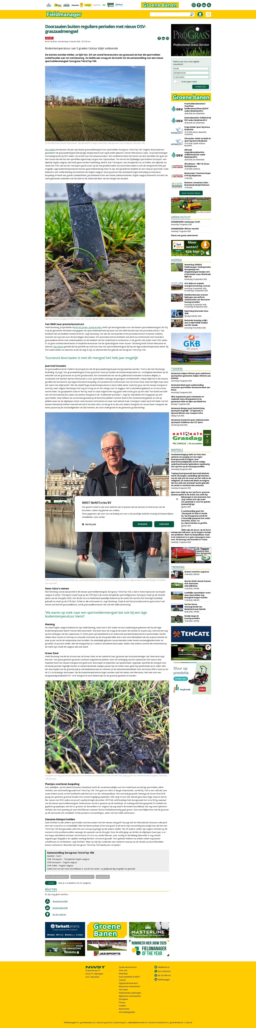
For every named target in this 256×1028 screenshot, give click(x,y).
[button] (89, 524)
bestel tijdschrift (60, 908)
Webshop (123, 973)
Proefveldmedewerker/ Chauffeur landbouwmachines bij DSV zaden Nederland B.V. (196, 107)
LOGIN (51, 883)
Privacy (122, 1002)
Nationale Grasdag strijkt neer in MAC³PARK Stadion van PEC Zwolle (196, 322)
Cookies (122, 1005)
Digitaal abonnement (128, 983)
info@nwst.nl (163, 967)
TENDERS (177, 368)
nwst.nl (189, 1022)
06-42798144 (164, 975)
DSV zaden (50, 149)
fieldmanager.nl (71, 1022)
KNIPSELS (177, 450)
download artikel (60, 901)
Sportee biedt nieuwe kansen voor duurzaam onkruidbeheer (197, 583)
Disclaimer (123, 999)
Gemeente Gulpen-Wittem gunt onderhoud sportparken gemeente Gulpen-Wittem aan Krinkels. (191, 375)
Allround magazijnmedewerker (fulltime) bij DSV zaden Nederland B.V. (194, 153)
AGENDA (176, 260)
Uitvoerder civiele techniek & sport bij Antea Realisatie (197, 139)
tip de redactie (59, 914)
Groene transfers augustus (196, 571)
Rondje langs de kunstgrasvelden (192, 617)
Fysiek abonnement (128, 967)
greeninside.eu (176, 1022)
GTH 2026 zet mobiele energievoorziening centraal (197, 284)
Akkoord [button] (164, 524)
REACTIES (51, 889)
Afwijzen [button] (142, 524)
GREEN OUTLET (181, 217)
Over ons (123, 970)
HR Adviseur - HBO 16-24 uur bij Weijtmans (196, 165)
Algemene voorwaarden (130, 996)
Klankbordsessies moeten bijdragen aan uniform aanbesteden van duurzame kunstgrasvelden (197, 298)
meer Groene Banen (191, 193)
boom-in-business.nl (158, 1022)
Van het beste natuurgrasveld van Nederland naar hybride (195, 606)
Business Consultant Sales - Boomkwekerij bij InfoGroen (196, 183)
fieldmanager (164, 979)
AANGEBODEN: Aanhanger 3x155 (185, 222)
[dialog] (128, 514)
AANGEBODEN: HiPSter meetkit (185, 228)
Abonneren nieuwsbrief (129, 986)
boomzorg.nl (119, 1022)
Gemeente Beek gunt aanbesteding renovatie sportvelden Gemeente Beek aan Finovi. (190, 387)
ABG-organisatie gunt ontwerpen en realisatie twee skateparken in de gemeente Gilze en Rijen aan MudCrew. (188, 399)
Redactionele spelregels (130, 992)
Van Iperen (58, 346)
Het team (123, 989)
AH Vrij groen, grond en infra (88, 327)
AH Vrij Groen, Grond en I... (82, 877)
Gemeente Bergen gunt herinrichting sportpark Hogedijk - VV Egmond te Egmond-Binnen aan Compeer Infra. (188, 410)
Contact (122, 980)
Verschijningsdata (127, 1012)
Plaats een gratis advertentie (184, 235)
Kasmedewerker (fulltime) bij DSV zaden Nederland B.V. (197, 118)
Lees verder (99, 517)
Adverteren (124, 1008)
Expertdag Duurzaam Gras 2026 (196, 312)
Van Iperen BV (103, 877)
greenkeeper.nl (87, 1022)
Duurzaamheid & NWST (129, 976)
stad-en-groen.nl (104, 1022)
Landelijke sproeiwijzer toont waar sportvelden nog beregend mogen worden (197, 595)
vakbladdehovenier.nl (137, 1022)
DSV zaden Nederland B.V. (57, 877)
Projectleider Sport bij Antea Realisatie (197, 128)
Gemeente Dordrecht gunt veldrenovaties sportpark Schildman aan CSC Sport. (190, 421)
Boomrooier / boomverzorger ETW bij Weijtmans (197, 174)
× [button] (177, 499)
